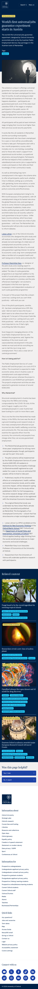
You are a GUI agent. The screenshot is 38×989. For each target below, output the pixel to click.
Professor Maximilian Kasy (11, 263)
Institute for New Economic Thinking (17, 526)
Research (5, 53)
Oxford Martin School (11, 528)
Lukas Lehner (7, 234)
